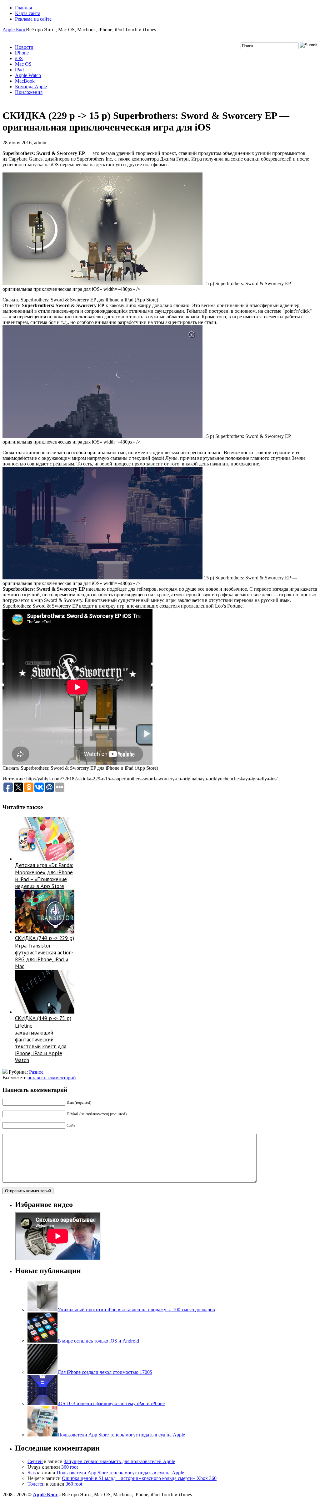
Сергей (35, 1461)
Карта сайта (27, 13)
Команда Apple (31, 86)
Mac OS (23, 64)
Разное (36, 1072)
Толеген (36, 1484)
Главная (23, 7)
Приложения (28, 92)
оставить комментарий (52, 1077)
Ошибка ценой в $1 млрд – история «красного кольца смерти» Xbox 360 (139, 1478)
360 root (69, 1467)
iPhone (22, 52)
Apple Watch (28, 75)
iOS (19, 58)
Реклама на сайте (33, 19)
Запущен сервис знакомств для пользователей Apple (119, 1461)
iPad (19, 69)
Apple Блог (14, 29)
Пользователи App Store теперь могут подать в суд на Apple (120, 1472)
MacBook (25, 81)
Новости (24, 47)
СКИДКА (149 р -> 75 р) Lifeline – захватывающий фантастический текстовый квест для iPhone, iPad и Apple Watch (43, 1039)
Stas (32, 1472)
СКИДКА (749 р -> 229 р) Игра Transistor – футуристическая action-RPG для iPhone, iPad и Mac (44, 952)
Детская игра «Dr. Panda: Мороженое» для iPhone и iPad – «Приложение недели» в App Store (44, 876)
